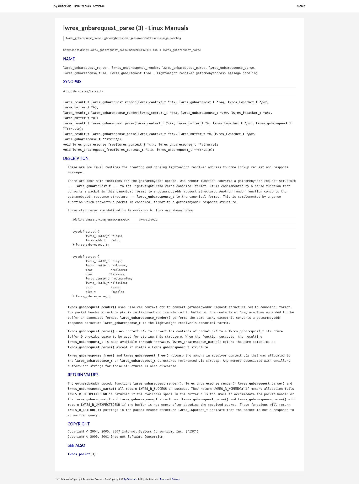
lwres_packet (79, 454)
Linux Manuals (82, 6)
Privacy (176, 479)
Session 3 (98, 6)
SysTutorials (62, 6)
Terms (163, 479)
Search (301, 6)
